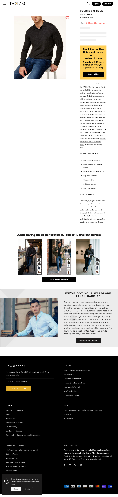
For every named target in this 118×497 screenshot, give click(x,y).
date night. (99, 129)
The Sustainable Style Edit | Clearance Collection (83, 410)
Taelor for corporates (14, 410)
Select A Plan (93, 74)
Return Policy (11, 418)
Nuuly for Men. (90, 456)
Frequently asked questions (74, 383)
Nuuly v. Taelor (11, 470)
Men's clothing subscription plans (77, 370)
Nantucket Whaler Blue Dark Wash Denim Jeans (93, 141)
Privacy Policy (11, 427)
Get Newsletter (18, 389)
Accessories (68, 418)
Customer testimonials (72, 379)
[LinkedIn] (81, 464)
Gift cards (68, 414)
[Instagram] (75, 464)
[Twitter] (70, 464)
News (8, 414)
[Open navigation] (4, 4)
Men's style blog (70, 391)
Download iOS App (71, 395)
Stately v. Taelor (12, 454)
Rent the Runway (75, 456)
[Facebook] (64, 464)
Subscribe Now (88, 340)
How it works (69, 374)
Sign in (96, 4)
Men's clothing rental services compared (22, 450)
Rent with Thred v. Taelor (15, 462)
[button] (67, 18)
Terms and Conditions (14, 422)
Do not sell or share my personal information (23, 435)
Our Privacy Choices (14, 431)
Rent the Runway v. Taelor (16, 466)
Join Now (107, 4)
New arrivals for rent (72, 387)
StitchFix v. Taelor (13, 458)
